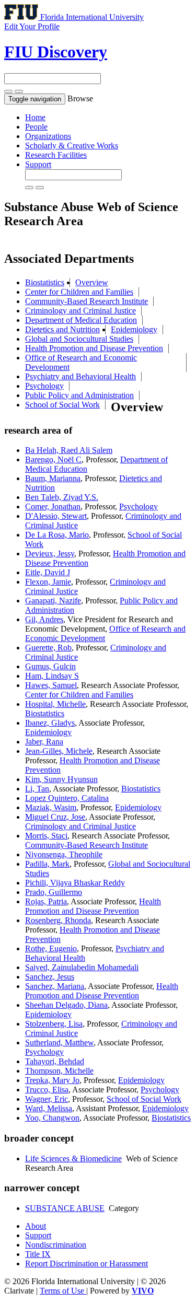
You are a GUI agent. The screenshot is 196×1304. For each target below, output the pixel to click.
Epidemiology (134, 329)
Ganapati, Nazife (53, 600)
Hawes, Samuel (51, 685)
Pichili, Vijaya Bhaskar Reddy (75, 882)
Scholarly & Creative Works (71, 145)
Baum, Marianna (52, 478)
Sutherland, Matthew (59, 1042)
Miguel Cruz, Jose (55, 816)
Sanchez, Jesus (49, 976)
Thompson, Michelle (59, 1070)
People (36, 126)
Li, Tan (37, 788)
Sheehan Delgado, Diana (66, 1004)
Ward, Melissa (48, 1108)
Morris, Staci (46, 835)
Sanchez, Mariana (54, 986)
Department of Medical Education (81, 320)
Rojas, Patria (46, 901)
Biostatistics (44, 282)
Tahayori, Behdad (54, 1061)
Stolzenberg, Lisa (54, 1023)
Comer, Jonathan (52, 506)
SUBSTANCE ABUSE (65, 1208)
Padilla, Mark (47, 863)
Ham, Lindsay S (52, 675)
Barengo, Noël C (53, 459)
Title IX (38, 1254)
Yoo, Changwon (52, 1117)
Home (35, 117)
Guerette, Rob (48, 647)
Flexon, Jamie (48, 581)
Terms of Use (63, 1290)
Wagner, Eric (46, 1099)
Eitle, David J (47, 572)
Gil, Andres (44, 619)
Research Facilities (56, 154)
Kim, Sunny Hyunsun (61, 779)
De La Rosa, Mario (57, 534)
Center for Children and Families (79, 291)
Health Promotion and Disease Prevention (94, 348)
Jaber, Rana (44, 741)
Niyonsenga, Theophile (63, 854)
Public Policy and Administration (79, 395)
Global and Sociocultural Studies (79, 338)
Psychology (44, 385)
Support (38, 164)
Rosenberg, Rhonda (58, 920)
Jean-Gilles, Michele (59, 751)
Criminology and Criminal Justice (80, 310)
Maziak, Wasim (50, 807)
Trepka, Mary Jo (52, 1080)
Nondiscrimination (55, 1244)
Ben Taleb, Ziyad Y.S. (61, 497)
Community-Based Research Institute (86, 301)
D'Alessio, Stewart (56, 515)
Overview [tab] (91, 282)
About (35, 1225)
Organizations (48, 136)
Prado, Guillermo (53, 892)
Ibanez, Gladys (50, 722)
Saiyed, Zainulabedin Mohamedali (82, 967)
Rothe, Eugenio (51, 948)
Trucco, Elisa (46, 1089)
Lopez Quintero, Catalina (67, 798)
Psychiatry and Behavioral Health (80, 376)
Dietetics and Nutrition (62, 329)
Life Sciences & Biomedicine (73, 1158)
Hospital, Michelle (55, 704)
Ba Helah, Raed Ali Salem (68, 450)
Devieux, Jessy (49, 553)
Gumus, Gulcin (50, 666)
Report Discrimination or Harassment (86, 1263)
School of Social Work (62, 404)
